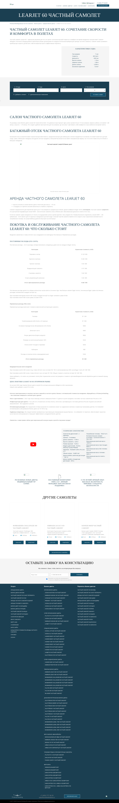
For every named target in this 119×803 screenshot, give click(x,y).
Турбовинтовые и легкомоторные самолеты (58, 752)
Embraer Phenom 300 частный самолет (57, 621)
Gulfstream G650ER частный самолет (56, 703)
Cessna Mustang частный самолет (55, 592)
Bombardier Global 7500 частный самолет (58, 722)
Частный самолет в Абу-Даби (86, 598)
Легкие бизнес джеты (50, 590)
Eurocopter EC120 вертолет (53, 778)
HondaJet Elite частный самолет (55, 598)
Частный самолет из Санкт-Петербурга (22, 595)
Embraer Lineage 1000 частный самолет (57, 739)
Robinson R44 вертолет (52, 767)
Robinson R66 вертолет (52, 770)
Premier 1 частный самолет (53, 600)
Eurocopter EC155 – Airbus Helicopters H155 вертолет (58, 787)
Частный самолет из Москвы (86, 590)
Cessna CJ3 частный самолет (53, 603)
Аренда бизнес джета (17, 590)
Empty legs (14, 622)
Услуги (58, 6)
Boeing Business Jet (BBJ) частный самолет (57, 737)
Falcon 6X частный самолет (53, 719)
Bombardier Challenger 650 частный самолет (59, 680)
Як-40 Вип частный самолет (53, 693)
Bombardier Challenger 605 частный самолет (59, 682)
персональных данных (66, 580)
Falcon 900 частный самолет (54, 690)
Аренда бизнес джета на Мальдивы (88, 600)
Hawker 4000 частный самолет (54, 662)
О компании (82, 6)
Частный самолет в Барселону (86, 622)
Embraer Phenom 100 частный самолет (57, 595)
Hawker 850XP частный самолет (54, 636)
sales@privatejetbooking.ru (47, 797)
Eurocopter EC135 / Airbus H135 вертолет (57, 783)
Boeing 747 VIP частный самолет (55, 742)
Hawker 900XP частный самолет (54, 644)
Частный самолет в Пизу (85, 619)
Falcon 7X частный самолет (53, 716)
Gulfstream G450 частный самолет (55, 711)
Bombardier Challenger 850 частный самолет (59, 677)
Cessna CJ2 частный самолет (53, 606)
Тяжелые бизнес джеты (51, 669)
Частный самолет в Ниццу (19, 611)
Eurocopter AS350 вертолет (53, 772)
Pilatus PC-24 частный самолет (54, 616)
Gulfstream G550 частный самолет (55, 706)
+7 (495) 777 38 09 (46, 795)
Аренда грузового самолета (19, 603)
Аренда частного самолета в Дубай (22, 600)
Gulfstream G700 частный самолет (55, 700)
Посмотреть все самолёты (59, 552)
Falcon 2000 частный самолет (54, 688)
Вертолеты (47, 764)
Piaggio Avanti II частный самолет (55, 760)
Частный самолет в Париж (85, 608)
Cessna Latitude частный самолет (55, 631)
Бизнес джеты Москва (17, 592)
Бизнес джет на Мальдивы (19, 606)
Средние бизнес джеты (51, 628)
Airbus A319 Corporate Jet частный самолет (58, 747)
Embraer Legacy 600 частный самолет (56, 674)
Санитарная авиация (17, 616)
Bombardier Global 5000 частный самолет (58, 730)
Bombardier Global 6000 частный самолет (58, 727)
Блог (75, 6)
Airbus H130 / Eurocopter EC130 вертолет (57, 780)
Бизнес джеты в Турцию (18, 608)
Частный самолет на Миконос (87, 616)
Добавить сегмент (20, 94)
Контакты (91, 6)
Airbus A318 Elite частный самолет (55, 745)
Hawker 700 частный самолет (54, 649)
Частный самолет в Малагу (85, 611)
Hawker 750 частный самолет (54, 647)
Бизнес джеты (67, 6)
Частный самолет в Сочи (18, 598)
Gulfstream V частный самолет (54, 708)
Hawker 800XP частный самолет (91, 527)
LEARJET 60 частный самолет (53, 652)
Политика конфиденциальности (46, 801)
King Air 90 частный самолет (53, 757)
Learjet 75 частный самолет (53, 624)
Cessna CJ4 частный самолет (53, 618)
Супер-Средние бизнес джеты (53, 659)
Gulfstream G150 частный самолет (55, 655)
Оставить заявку (98, 94)
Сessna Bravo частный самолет (54, 608)
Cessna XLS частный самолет (54, 633)
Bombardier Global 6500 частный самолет (58, 724)
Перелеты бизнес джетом (86, 586)
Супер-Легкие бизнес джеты (52, 613)
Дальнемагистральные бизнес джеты (55, 698)
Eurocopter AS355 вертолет (53, 775)
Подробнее (31, 542)
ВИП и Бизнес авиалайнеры (52, 734)
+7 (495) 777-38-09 (102, 3)
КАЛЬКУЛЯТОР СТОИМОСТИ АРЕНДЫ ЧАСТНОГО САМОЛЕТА (24, 631)
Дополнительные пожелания (39, 94)
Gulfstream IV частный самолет (55, 714)
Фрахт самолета (16, 619)
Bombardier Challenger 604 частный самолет (59, 685)
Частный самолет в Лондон (19, 614)
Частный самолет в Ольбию (86, 614)
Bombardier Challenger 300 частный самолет (25, 527)
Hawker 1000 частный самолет (54, 641)
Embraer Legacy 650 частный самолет (55, 527)
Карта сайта (14, 627)
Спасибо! (13, 634)
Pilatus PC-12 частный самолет (54, 755)
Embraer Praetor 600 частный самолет (57, 665)
